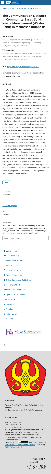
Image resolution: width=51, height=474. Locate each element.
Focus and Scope (13, 265)
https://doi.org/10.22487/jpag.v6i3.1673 (23, 66)
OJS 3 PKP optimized (13, 447)
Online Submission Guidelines (18, 280)
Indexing (9, 319)
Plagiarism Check (13, 285)
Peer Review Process (14, 260)
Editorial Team (12, 251)
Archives (13, 8)
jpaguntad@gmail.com (20, 427)
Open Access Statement (16, 294)
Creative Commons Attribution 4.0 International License (25, 443)
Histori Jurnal (11, 314)
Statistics (10, 304)
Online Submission (14, 275)
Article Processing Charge (16, 289)
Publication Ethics (13, 270)
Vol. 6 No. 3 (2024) (25, 8)
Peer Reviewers (12, 256)
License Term (11, 299)
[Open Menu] (2, 2)
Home (4, 8)
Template (9, 309)
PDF (7, 182)
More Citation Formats (12, 238)
